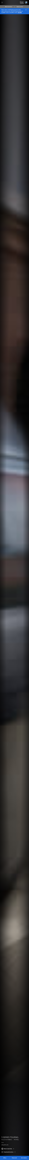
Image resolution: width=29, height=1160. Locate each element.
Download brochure (8, 1152)
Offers (4, 1157)
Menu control (2, 2)
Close (26, 9)
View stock (14, 1157)
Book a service (20, 6)
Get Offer (20, 12)
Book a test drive (8, 6)
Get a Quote (24, 1157)
